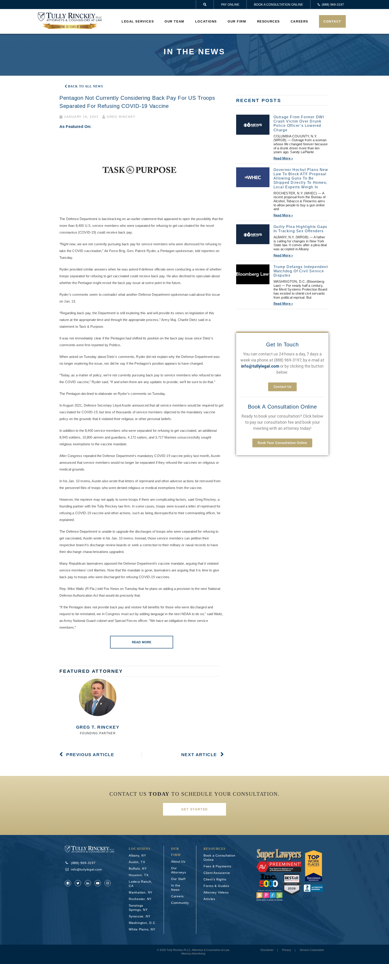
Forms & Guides (216, 886)
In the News (175, 887)
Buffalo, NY (138, 868)
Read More (141, 642)
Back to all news (85, 86)
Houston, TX (139, 875)
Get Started (194, 809)
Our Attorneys (178, 870)
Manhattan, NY (140, 892)
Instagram (107, 883)
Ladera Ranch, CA (140, 884)
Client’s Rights (215, 879)
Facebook (68, 883)
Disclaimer (267, 950)
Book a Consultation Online (278, 4)
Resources (268, 21)
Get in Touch (282, 344)
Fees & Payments (217, 866)
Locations (206, 21)
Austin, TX (137, 862)
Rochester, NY (140, 899)
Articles (209, 899)
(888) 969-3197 (287, 360)
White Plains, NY (142, 929)
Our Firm (237, 21)
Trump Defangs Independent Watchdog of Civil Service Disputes (301, 271)
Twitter (78, 883)
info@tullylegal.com (86, 869)
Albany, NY (137, 855)
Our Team (174, 21)
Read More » (283, 158)
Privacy (286, 950)
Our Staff (178, 879)
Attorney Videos (216, 892)
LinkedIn (88, 883)
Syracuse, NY (139, 916)
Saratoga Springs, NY (138, 908)
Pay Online (230, 4)
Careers (299, 21)
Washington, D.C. (142, 923)
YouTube (98, 883)
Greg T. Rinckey (98, 727)
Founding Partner (98, 733)
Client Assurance (217, 873)
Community (180, 903)
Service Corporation (312, 950)
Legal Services (138, 21)
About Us (178, 861)
